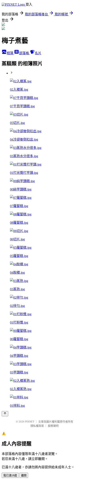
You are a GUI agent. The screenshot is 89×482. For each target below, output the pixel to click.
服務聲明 (53, 425)
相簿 (10, 53)
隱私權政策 (37, 425)
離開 (23, 475)
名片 (38, 53)
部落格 (24, 53)
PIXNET (29, 421)
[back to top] (5, 413)
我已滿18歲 (10, 475)
